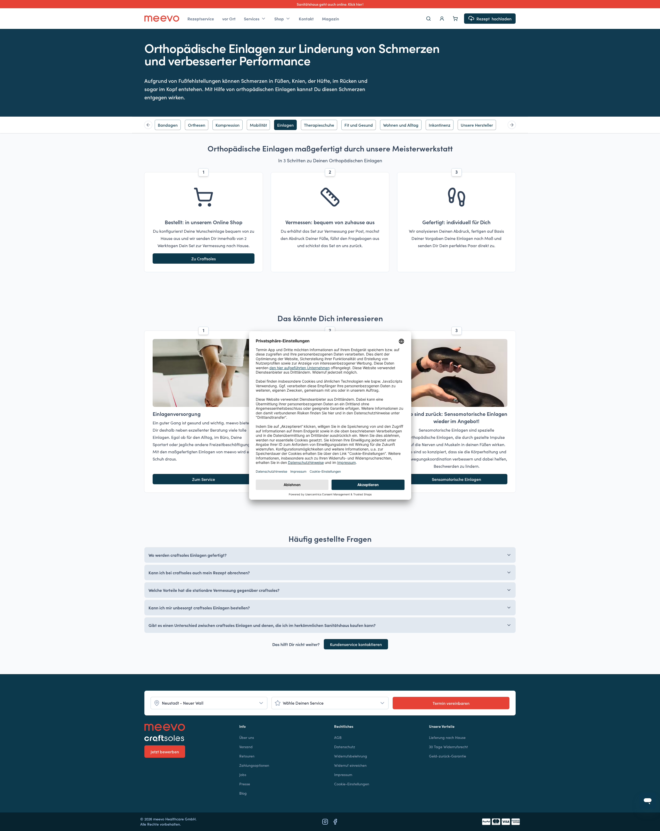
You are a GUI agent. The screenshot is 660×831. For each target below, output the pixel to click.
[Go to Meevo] (161, 18)
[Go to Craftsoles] (187, 738)
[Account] (442, 18)
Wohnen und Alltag (400, 125)
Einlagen (285, 125)
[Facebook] (335, 822)
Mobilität (258, 125)
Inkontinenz (439, 125)
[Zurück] (148, 125)
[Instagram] (325, 822)
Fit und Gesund (358, 125)
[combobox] (209, 703)
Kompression (228, 125)
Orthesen (196, 125)
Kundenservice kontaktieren (356, 644)
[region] (330, 125)
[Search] (428, 18)
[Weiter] (512, 125)
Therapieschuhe (319, 125)
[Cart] (455, 18)
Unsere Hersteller (477, 125)
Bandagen (168, 125)
